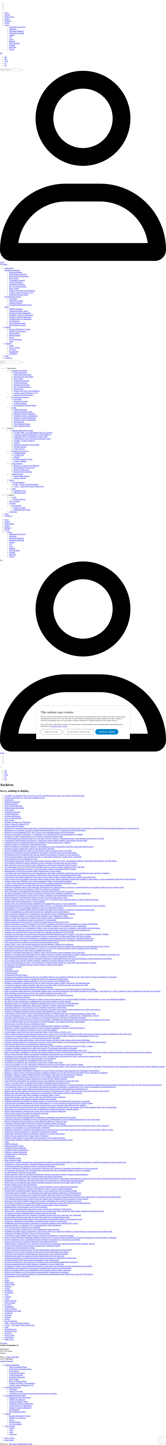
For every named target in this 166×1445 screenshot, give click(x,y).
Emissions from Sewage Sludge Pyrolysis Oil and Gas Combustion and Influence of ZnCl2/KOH (39, 932)
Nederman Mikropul (16, 31)
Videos (7, 19)
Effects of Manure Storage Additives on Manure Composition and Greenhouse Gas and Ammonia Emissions (43, 1054)
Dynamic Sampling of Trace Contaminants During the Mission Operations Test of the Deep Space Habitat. (42, 1240)
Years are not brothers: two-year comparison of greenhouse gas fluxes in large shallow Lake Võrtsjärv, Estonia (44, 1064)
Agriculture (13, 299)
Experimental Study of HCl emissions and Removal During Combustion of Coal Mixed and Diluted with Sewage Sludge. (48, 936)
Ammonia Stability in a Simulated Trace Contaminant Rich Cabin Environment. (33, 1225)
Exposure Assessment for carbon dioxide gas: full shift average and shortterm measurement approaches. (41, 1262)
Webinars (8, 21)
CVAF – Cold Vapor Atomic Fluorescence (29, 486)
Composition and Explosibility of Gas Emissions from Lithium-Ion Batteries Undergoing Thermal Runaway (43, 1193)
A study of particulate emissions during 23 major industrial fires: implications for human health (38, 1250)
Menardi (12, 41)
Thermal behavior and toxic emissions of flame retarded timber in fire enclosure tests (34, 1256)
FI (5, 63)
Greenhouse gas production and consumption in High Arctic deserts (29, 1060)
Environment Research (13, 1387)
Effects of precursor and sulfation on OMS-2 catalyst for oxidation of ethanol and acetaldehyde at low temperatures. (46, 926)
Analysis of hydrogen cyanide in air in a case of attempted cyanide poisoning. (32, 1229)
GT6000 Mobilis (20, 453)
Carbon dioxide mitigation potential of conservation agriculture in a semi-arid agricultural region (39, 1140)
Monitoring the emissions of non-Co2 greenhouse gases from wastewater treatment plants (36, 979)
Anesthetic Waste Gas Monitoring (21, 315)
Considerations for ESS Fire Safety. (17, 1276)
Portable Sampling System (23, 459)
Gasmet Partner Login (24, 1444)
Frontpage (8, 1315)
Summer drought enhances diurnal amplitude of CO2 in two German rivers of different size (37, 981)
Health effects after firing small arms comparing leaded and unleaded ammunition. (34, 1176)
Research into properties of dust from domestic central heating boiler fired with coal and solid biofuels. (41, 853)
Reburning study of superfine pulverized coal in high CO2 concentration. (30, 920)
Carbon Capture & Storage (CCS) (21, 293)
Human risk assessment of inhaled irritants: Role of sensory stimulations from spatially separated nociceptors (43, 1201)
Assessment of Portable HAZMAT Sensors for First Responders (27, 1233)
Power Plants (13, 278)
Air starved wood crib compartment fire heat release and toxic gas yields (30, 1213)
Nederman (12, 29)
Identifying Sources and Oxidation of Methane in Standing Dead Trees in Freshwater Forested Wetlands (41, 1003)
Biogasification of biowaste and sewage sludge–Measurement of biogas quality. (33, 871)
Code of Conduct (20, 508)
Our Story (12, 350)
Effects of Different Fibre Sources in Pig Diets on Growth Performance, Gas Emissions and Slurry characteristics (45, 1022)
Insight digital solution (21, 476)
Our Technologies (15, 339)
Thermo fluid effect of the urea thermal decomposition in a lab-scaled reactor (32, 1260)
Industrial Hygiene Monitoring (20, 313)
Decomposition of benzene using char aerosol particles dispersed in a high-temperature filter (37, 1217)
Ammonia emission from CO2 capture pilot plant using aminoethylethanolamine (33, 885)
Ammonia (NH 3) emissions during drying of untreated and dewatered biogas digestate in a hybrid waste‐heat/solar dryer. (48, 930)
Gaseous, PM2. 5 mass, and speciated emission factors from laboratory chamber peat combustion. (39, 944)
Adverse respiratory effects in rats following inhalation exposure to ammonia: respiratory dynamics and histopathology (47, 1174)
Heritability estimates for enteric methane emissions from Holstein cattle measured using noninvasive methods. (44, 1075)
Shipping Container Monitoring (20, 317)
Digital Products (15, 335)
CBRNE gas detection (17, 1400)
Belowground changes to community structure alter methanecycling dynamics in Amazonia (37, 1026)
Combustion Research (17, 280)
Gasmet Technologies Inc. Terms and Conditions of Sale (25, 798)
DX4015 (17, 457)
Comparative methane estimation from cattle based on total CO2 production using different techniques (41, 1048)
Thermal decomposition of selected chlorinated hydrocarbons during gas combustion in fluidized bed (40, 1258)
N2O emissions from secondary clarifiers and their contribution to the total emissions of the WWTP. (40, 961)
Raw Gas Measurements (17, 286)
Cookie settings (51, 732)
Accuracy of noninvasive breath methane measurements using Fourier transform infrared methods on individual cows (46, 1089)
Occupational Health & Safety (15, 1395)
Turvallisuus (9, 1293)
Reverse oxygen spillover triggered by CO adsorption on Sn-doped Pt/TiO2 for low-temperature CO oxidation (44, 834)
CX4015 (17, 443)
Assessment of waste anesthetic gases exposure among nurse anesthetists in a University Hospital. (39, 1236)
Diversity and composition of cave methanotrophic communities (27, 1128)
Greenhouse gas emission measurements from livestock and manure (33, 1393)
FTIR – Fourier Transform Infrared (26, 484)
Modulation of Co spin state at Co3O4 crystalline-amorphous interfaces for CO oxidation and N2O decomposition (45, 830)
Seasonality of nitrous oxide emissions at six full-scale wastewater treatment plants (34, 836)
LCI (10, 37)
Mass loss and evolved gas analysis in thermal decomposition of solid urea (31, 1242)
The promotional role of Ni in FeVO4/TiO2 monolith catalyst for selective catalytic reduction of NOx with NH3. (45, 867)
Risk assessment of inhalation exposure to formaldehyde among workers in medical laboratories (38, 1189)
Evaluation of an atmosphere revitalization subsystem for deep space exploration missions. (36, 1254)
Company (8, 343)
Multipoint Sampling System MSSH (26, 445)
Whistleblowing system (22, 510)
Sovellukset (9, 1290)
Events (7, 23)
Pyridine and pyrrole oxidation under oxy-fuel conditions (25, 902)
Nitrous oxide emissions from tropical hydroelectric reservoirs (26, 1113)
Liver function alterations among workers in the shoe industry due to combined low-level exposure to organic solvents (46, 1199)
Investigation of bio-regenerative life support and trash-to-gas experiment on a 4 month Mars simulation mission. (44, 1181)
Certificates (13, 354)
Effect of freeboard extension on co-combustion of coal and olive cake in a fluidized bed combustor (40, 914)
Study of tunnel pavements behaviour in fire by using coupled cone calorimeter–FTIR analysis (38, 1209)
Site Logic (12, 1444)
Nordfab (12, 45)
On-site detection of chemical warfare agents (20, 1172)
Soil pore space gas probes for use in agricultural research (25, 1024)
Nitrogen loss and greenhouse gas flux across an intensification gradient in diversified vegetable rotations (42, 1109)
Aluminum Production (17, 284)
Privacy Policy (10, 1335)
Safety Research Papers (17, 325)
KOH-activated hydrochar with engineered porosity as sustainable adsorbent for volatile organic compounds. (43, 857)
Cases (7, 356)
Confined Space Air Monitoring (20, 319)
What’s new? (9, 1339)
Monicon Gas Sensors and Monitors (26, 466)
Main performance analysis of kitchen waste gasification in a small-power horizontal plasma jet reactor (41, 865)
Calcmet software (20, 478)
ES (6, 66)
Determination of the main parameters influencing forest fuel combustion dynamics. (34, 908)
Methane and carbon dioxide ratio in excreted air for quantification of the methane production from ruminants (43, 1093)
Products (8, 327)
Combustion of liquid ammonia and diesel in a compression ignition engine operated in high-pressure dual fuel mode (46, 840)
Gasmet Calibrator (20, 461)
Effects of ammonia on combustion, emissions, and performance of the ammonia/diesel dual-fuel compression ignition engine (49, 847)
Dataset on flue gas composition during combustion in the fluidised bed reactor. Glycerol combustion (40, 904)
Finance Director (20, 499)
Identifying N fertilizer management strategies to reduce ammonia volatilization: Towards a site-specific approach (45, 1028)
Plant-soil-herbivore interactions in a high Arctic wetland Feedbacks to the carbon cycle (36, 993)
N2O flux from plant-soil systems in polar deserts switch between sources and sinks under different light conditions (45, 1105)
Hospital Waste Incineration (19, 276)
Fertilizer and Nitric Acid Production (22, 291)
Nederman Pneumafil (16, 33)
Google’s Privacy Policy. (59, 726)
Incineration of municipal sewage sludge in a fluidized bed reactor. (28, 950)
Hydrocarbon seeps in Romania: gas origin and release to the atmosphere (30, 1058)
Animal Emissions (15, 303)
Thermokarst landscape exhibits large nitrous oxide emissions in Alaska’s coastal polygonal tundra (39, 1005)
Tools (11, 341)
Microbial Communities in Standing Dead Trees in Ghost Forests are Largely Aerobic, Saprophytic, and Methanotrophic (47, 983)
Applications (9, 268)
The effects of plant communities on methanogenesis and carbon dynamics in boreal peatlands (38, 1001)
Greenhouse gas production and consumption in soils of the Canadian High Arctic (34, 1062)
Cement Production (16, 282)
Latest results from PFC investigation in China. (21, 859)
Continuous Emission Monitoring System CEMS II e (32, 435)
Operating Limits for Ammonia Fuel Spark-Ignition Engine (25, 845)
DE (6, 59)
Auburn (12, 35)
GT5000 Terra (19, 455)
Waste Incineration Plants (18, 1367)
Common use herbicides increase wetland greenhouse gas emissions (29, 987)
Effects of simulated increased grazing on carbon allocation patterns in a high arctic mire (36, 1121)
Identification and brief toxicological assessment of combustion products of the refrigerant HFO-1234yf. (41, 1223)
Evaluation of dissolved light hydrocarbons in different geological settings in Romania (35, 1124)
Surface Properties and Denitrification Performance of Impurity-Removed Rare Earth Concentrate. (39, 891)
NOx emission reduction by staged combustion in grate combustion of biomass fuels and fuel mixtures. (41, 863)
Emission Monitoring (12, 1365)
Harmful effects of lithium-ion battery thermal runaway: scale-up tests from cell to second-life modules (41, 1191)
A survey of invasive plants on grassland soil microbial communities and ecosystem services (37, 1083)
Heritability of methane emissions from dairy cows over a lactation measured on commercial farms (39, 1077)
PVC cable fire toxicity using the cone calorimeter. (22, 1227)
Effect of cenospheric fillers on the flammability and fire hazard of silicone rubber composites (38, 1270)
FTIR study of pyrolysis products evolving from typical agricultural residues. (32, 942)
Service (11, 337)
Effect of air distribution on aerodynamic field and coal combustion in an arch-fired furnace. (37, 912)
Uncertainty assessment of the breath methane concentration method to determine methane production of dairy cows (46, 1050)
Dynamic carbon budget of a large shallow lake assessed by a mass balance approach (35, 1138)
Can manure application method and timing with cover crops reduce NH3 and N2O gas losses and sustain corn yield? (46, 985)
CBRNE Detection (16, 309)
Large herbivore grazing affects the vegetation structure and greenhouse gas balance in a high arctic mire (42, 1081)
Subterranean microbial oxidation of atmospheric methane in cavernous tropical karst (35, 1134)
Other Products (14, 333)
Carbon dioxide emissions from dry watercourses (22, 1115)
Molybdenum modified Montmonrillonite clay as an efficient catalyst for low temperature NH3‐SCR (40, 957)
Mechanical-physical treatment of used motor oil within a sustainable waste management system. (39, 895)
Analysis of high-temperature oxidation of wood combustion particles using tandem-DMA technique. (40, 869)
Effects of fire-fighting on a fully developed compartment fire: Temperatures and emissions (37, 1272)
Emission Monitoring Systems (19, 329)
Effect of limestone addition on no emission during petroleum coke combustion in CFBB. (36, 916)
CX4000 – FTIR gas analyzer (24, 441)
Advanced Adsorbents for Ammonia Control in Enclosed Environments (30, 1166)
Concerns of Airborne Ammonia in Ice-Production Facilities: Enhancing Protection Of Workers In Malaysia (43, 1195)
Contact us (8, 358)
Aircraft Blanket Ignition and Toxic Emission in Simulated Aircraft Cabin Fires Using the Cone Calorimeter (43, 1215)
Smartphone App (20, 491)
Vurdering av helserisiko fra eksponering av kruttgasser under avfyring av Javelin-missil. (36, 1221)
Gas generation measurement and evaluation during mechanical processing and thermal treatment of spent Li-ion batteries (48, 1170)
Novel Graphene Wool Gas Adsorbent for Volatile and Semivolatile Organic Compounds (36, 1205)
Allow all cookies (107, 732)
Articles (7, 15)
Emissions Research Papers (18, 295)
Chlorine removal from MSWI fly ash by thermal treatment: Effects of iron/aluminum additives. (38, 881)
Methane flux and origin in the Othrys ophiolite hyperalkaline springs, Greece (32, 1095)
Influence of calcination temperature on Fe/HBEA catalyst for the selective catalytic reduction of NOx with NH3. (45, 952)
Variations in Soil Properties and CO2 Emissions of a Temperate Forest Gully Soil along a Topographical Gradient (45, 1018)
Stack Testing (14, 288)
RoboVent (12, 47)
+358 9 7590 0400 (12, 1357)
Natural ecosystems (16, 1391)
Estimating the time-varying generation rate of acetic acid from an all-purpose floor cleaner (37, 1252)
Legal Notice (9, 1337)
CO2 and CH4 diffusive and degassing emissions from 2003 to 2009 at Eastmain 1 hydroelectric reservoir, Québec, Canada (48, 1046)
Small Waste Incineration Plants (20, 1369)
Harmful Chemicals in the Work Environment (21, 1185)
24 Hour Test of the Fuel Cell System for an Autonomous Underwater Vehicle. (32, 1246)
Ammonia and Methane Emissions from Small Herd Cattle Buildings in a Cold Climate (35, 1012)
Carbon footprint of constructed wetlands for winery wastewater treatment (31, 1030)
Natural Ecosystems (16, 301)
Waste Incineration (15, 272)
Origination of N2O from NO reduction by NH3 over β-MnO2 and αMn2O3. (32, 889)
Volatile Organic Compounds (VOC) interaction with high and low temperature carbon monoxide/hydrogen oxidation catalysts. (50, 1244)
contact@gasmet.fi (6, 1361)
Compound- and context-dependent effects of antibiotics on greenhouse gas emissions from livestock (40, 1117)
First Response (14, 321)
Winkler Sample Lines (21, 470)
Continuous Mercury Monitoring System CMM (30, 437)
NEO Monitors (14, 43)
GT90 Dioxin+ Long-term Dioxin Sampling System (32, 439)
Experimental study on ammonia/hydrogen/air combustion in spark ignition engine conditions (38, 842)
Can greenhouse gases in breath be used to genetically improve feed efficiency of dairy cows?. (38, 1032)
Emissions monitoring (12, 270)
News (7, 13)
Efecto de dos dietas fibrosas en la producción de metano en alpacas (29, 1044)
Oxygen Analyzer (20, 447)
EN (1, 53)
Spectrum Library (20, 493)
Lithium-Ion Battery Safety (18, 311)
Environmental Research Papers (20, 305)
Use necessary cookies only (78, 732)
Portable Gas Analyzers (17, 331)
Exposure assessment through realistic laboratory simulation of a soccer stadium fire (34, 1264)
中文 (6, 61)
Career (11, 346)
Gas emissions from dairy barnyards (17, 997)
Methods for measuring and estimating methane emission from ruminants (30, 1099)
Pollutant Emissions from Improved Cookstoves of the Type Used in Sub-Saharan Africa (36, 897)
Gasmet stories (10, 1284)
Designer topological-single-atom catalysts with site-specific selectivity (30, 849)
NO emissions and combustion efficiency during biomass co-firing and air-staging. (34, 965)
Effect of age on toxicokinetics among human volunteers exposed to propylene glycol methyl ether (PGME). (43, 1183)
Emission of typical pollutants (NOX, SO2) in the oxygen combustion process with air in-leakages (39, 832)
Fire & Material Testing (17, 323)
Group (7, 25)
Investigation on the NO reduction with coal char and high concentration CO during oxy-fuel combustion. (42, 855)
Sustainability (14, 352)
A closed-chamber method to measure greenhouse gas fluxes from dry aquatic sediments (36, 1079)
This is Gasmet (14, 348)
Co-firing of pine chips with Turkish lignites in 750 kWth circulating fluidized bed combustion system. (41, 883)
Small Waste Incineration (18, 274)
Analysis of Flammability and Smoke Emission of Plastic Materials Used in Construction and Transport (41, 1187)
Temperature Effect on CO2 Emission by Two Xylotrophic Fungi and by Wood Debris (35, 1007)
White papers (9, 1282)
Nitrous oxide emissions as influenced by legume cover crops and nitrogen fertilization (35, 1111)
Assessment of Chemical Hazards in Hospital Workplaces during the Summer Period (35, 1164)
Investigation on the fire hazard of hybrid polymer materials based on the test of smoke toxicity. (38, 1268)
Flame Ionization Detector (23, 472)
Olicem (11, 49)
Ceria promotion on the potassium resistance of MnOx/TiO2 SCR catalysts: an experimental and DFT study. (43, 875)
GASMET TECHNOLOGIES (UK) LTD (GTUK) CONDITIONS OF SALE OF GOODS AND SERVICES (44, 796)
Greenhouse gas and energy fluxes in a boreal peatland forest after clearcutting (32, 1038)
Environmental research (13, 297)
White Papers (9, 17)
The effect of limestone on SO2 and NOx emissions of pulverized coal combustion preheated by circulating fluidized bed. (48, 893)
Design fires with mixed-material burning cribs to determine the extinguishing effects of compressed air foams (43, 1219)
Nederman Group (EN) (17, 27)
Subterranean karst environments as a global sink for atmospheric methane (31, 1132)
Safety (7, 307)
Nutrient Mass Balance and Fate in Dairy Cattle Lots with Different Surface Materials (35, 1097)
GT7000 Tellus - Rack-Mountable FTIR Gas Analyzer (33, 433)
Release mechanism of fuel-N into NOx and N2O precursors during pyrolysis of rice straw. (37, 922)
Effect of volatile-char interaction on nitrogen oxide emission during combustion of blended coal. (39, 918)
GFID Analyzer (19, 449)
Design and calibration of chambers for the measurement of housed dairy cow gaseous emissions (39, 995)
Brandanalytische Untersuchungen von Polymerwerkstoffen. (26, 1207)
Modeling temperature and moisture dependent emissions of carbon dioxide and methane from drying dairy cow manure (47, 1101)
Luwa (11, 39)
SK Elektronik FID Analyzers (24, 468)
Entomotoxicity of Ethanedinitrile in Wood (20, 1248)
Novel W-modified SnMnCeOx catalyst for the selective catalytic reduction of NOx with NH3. (38, 851)
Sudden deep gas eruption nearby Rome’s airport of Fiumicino (27, 1136)
